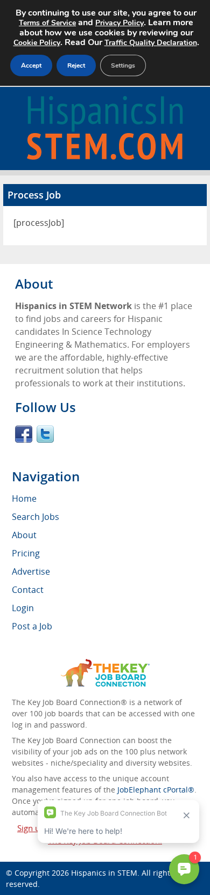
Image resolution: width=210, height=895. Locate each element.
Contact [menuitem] (28, 590)
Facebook (23, 434)
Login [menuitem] (23, 608)
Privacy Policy (119, 23)
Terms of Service (47, 23)
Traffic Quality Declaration (150, 43)
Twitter (45, 434)
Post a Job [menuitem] (32, 626)
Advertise (31, 571)
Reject (76, 65)
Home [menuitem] (24, 498)
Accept (31, 65)
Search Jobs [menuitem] (35, 517)
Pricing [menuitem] (26, 553)
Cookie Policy (36, 43)
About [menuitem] (24, 535)
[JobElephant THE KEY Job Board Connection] (105, 664)
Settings (123, 65)
